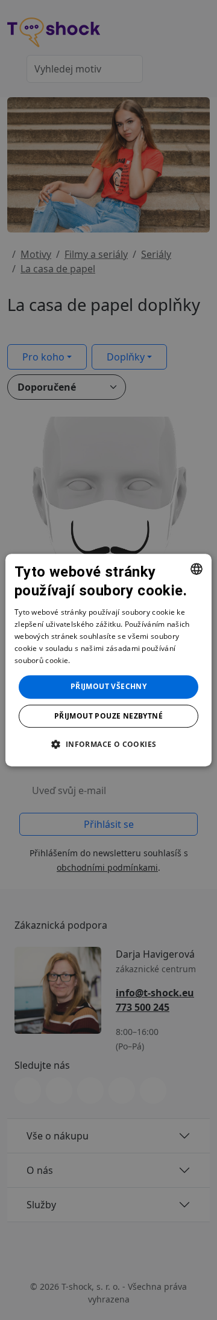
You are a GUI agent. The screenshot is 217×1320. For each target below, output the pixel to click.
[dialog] (108, 660)
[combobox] (196, 569)
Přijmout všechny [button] (108, 686)
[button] (108, 744)
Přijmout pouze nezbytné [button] (108, 716)
